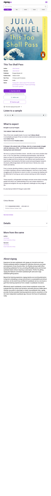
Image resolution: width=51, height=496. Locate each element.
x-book (43, 9)
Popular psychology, (30, 84)
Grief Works (6, 238)
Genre (34, 9)
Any (8, 9)
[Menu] (46, 2)
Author (25, 9)
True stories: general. (17, 86)
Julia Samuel (15, 68)
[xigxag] (8, 2)
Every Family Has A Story (9, 240)
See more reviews (8, 215)
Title (16, 9)
